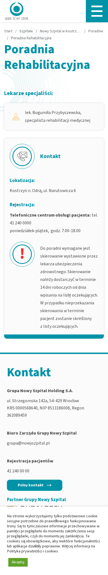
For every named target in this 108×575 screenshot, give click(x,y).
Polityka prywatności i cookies (32, 551)
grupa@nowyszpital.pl (28, 443)
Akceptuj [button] (18, 562)
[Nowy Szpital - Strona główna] (16, 11)
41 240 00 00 (18, 471)
